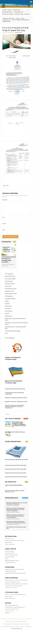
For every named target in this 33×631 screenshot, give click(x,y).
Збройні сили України (9, 551)
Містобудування (9, 296)
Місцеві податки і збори (11, 293)
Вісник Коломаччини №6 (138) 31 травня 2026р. (15, 469)
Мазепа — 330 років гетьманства (7, 626)
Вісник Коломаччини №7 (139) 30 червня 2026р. (15, 465)
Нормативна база (18, 12)
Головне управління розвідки (11, 554)
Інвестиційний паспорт (10, 288)
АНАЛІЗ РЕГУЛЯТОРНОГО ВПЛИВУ (13, 485)
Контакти (26, 14)
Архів (21, 14)
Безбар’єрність (8, 316)
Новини (9, 10)
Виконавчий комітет (7, 12)
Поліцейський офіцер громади (12, 330)
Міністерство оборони (10, 553)
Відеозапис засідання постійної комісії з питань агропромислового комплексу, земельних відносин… (16, 516)
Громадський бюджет (10, 298)
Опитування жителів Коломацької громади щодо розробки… (9, 259)
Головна (4, 10)
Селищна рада (16, 10)
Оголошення (8, 308)
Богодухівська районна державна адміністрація (15, 573)
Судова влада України (10, 544)
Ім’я (3, 217)
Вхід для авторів (28, 626)
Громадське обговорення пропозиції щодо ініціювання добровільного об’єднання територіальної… (14, 406)
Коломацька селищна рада (8, 18)
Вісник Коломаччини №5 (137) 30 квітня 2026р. (15, 473)
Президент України (9, 538)
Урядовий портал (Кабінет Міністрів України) (14, 540)
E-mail (4, 223)
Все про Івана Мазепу (10, 598)
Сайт (3, 229)
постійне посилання (26, 55)
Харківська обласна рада (10, 571)
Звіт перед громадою (8, 14)
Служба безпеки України (10, 562)
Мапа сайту (17, 626)
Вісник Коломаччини (10, 276)
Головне (17, 18)
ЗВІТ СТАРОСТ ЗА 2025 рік (18, 432)
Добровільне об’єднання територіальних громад (16, 397)
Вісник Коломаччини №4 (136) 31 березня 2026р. (16, 476)
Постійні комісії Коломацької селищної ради (15, 388)
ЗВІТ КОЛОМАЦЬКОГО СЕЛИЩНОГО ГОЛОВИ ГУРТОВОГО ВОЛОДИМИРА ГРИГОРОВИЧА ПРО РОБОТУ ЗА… (19, 424)
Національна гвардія (9, 556)
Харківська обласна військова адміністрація (14, 569)
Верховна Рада (8, 542)
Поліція (6, 558)
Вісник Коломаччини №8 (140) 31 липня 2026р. (16, 459)
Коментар (4, 199)
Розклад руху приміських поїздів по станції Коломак (16, 583)
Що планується (9, 311)
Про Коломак (8, 306)
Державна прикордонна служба (12, 560)
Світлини (17, 14)
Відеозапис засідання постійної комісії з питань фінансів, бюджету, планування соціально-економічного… (16, 509)
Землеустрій (8, 286)
